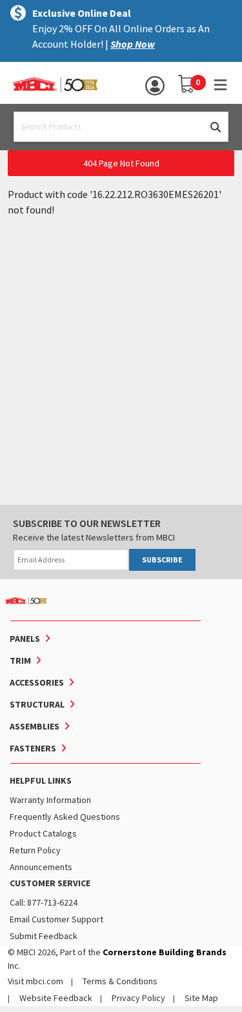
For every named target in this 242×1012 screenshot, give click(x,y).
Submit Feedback (43, 936)
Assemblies (34, 726)
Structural (37, 704)
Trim (20, 660)
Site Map (201, 998)
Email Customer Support (56, 919)
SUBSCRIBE (162, 559)
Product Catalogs (43, 833)
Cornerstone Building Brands (165, 952)
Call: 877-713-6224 (43, 902)
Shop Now (132, 43)
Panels (25, 638)
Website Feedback (55, 998)
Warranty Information (50, 800)
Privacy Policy (138, 998)
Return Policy (35, 850)
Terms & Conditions (120, 981)
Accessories (37, 682)
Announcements (41, 867)
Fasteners (33, 748)
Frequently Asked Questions (65, 816)
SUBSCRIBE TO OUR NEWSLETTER (87, 523)
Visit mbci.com (35, 981)
